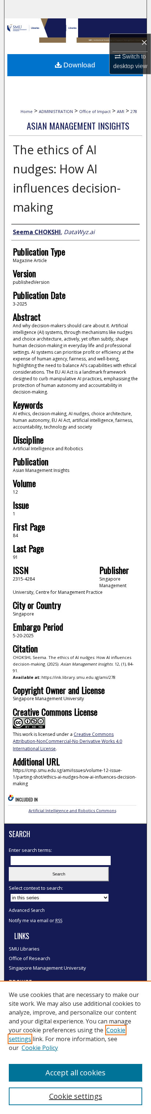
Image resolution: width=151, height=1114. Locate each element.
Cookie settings (75, 1096)
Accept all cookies (75, 1073)
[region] (75, 1047)
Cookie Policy (40, 1048)
